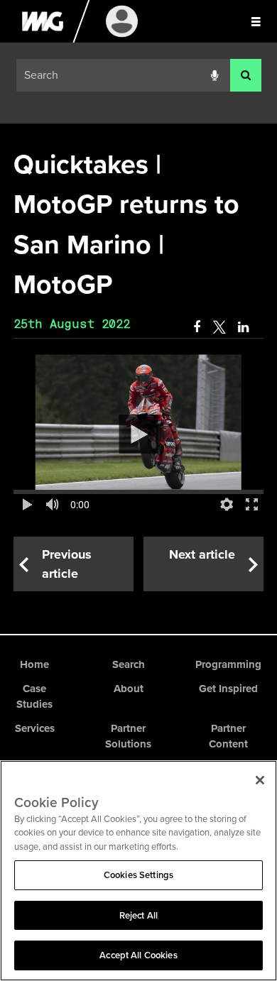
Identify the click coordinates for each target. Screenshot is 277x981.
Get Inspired (228, 688)
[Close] (260, 780)
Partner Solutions (128, 736)
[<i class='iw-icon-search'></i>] (245, 75)
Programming (228, 664)
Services (35, 728)
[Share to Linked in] (244, 327)
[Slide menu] (255, 21)
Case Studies (34, 697)
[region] (138, 870)
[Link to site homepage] (42, 39)
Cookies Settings (138, 875)
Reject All (138, 915)
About (128, 688)
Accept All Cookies (138, 955)
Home (34, 664)
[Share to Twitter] (219, 327)
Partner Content (228, 736)
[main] (138, 368)
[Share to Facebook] (196, 327)
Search (128, 664)
